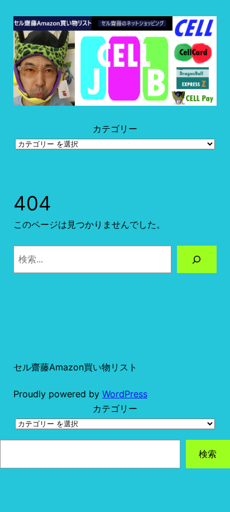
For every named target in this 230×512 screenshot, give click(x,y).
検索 (208, 453)
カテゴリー (115, 128)
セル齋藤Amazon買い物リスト (75, 367)
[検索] (197, 260)
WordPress (124, 394)
